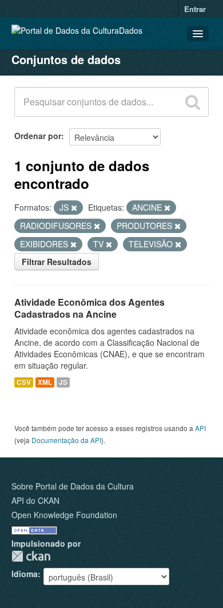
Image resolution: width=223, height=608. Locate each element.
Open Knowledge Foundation (64, 514)
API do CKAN (35, 500)
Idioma (24, 573)
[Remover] (74, 207)
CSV (24, 382)
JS (63, 382)
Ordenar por (37, 135)
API (200, 428)
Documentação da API (66, 440)
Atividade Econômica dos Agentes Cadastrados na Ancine (89, 308)
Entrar (195, 8)
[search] (192, 101)
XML (45, 382)
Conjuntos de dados (66, 59)
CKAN (30, 556)
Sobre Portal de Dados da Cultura (72, 486)
